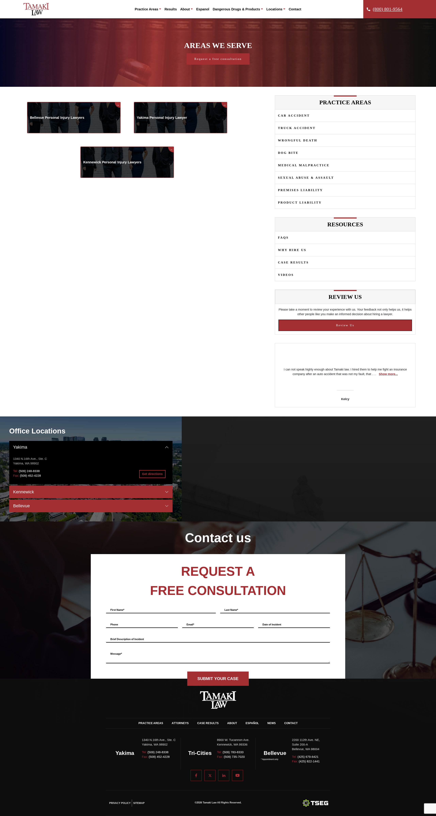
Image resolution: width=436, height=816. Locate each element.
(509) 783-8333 (233, 752)
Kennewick (23, 491)
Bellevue (21, 505)
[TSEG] (315, 803)
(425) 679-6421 (308, 756)
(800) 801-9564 (387, 9)
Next (418, 375)
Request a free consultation (218, 59)
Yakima (20, 447)
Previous (272, 375)
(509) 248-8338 (29, 471)
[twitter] (209, 775)
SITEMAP (139, 803)
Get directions (152, 474)
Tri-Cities (200, 753)
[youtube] (237, 775)
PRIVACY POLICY (120, 803)
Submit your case (217, 678)
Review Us (345, 325)
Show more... (388, 374)
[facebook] (196, 775)
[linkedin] (223, 775)
